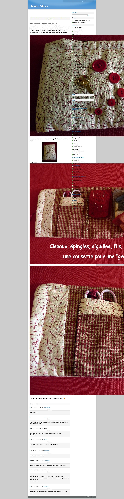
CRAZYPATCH (76, 128)
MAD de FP (75, 149)
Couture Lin (46, 486)
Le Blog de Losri (76, 143)
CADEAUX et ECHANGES (78, 59)
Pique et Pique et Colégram (78, 150)
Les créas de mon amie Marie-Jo (81, 44)
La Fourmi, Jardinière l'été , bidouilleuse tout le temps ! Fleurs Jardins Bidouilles (84, 41)
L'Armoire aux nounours (78, 203)
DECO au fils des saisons (80, 64)
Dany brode (75, 154)
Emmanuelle (47, 460)
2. (30, 417)
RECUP (76, 32)
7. (30, 470)
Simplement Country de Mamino (79, 132)
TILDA (74, 51)
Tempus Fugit (76, 126)
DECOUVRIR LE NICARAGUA (79, 106)
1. (30, 407)
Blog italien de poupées (78, 202)
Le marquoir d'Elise (77, 123)
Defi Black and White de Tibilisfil (79, 22)
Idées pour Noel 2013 (79, 89)
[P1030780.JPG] (50, 330)
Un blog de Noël (76, 208)
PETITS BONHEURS (77, 27)
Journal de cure (78, 57)
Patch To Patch (76, 195)
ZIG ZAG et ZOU (76, 158)
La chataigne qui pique (77, 147)
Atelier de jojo (76, 186)
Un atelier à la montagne (78, 134)
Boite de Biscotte (76, 121)
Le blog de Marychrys (77, 146)
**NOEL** (75, 86)
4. (30, 439)
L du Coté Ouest (76, 138)
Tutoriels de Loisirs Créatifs (78, 181)
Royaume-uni (77, 72)
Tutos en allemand (77, 189)
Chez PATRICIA (76, 166)
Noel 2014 (77, 91)
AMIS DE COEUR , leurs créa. (79, 39)
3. (30, 428)
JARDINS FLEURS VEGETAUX (79, 46)
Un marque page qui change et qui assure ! (82, 20)
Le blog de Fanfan (77, 172)
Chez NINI (75, 174)
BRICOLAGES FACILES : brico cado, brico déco (83, 37)
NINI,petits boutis (76, 140)
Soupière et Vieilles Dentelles (79, 161)
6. (30, 460)
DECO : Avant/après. (79, 66)
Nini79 (45, 439)
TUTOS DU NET (76, 47)
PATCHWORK (51, 25)
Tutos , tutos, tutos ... (77, 177)
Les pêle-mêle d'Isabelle (80, 29)
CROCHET (75, 52)
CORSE (76, 74)
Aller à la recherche (87, 1)
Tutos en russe (76, 188)
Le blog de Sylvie (76, 129)
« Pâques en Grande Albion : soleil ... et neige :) (41, 17)
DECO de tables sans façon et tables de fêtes (84, 67)
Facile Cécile (75, 163)
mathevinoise (47, 417)
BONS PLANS (76, 85)
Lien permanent (58, 25)
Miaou (32, 25)
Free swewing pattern (77, 180)
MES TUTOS (76, 49)
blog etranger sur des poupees (79, 205)
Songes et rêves (76, 137)
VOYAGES (75, 69)
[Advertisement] (49, 14)
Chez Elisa (75, 155)
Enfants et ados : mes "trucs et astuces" (81, 79)
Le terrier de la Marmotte (78, 141)
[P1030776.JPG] (50, 85)
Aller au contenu (71, 1)
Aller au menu (79, 1)
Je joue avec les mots (77, 80)
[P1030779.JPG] (50, 213)
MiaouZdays (39, 6)
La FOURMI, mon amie (78, 118)
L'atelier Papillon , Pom (77, 125)
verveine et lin (47, 407)
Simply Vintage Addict (77, 114)
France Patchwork (77, 198)
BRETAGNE (77, 75)
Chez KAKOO (76, 171)
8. (30, 486)
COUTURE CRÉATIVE (78, 31)
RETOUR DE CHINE (77, 34)
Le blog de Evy (76, 160)
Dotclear (92, 496)
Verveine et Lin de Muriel (78, 120)
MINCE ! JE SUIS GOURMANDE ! (80, 111)
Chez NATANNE (76, 168)
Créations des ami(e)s (79, 42)
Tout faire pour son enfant (78, 192)
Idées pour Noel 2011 (79, 88)
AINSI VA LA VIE (76, 54)
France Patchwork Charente (79, 197)
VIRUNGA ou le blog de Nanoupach (80, 135)
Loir (74, 183)
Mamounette (46, 450)
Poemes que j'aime (77, 83)
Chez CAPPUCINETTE (78, 169)
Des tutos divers (76, 185)
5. (30, 450)
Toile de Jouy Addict (77, 115)
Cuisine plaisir (76, 77)
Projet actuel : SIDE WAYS (78, 105)
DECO (74, 63)
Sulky (74, 178)
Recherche (74, 12)
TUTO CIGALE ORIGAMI (78, 191)
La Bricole (75, 144)
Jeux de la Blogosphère (78, 82)
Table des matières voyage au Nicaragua (83, 70)
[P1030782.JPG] (50, 152)
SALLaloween (77, 61)
